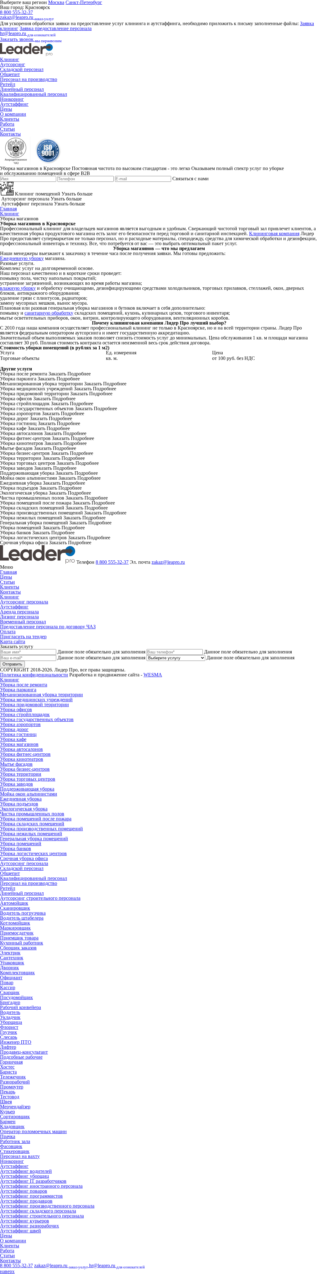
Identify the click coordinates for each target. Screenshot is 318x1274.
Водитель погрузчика (23, 913)
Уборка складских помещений (32, 823)
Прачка (7, 1136)
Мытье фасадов (16, 764)
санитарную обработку (49, 313)
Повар (6, 982)
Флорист (9, 1027)
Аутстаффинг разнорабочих (29, 1225)
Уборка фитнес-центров (25, 754)
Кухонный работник (21, 942)
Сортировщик (15, 1116)
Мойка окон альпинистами (28, 793)
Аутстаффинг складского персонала (38, 1210)
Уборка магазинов (19, 744)
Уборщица (11, 1022)
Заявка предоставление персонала (56, 28)
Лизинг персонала (19, 616)
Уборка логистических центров (33, 853)
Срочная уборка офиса (24, 858)
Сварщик (10, 992)
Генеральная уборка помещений (34, 838)
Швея (6, 1101)
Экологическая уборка (24, 808)
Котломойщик (15, 923)
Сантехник (11, 957)
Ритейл (7, 84)
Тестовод (9, 1096)
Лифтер (8, 1047)
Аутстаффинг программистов (31, 1196)
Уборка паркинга (18, 689)
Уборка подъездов (19, 803)
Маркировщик (15, 928)
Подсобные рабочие (21, 1057)
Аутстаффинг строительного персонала (42, 1215)
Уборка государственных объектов (37, 719)
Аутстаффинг (14, 104)
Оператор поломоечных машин (33, 1131)
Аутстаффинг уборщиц (24, 1176)
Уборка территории (20, 774)
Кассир (7, 987)
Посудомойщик (16, 997)
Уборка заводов (16, 784)
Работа (7, 124)
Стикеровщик (15, 1151)
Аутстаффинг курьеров (24, 1220)
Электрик (10, 952)
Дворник (9, 967)
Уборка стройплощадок (25, 714)
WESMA (152, 674)
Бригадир (10, 1002)
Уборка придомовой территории (34, 704)
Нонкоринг (12, 99)
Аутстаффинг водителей (26, 1171)
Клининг (9, 59)
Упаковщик (12, 962)
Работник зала (15, 1141)
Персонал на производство (28, 79)
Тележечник (13, 1076)
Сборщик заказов (18, 947)
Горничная (11, 1062)
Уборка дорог (14, 729)
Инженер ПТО (15, 1042)
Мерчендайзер (15, 1106)
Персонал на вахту (20, 1156)
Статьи (7, 129)
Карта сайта (12, 641)
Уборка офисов (16, 709)
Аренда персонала (19, 611)
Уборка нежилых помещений (31, 833)
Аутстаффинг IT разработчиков (33, 1181)
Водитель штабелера (21, 918)
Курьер (7, 1111)
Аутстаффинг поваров (23, 1191)
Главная (8, 208)
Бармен (8, 1121)
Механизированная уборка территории (41, 694)
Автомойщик (14, 903)
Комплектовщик (17, 972)
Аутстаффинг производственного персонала (47, 1206)
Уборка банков (15, 848)
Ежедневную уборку (22, 258)
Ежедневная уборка (21, 798)
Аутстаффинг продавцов (26, 1201)
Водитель (10, 1012)
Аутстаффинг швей (20, 1230)
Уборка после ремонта (23, 684)
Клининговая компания (274, 233)
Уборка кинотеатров (21, 759)
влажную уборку (18, 288)
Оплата (8, 631)
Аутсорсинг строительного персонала (40, 898)
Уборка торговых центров (27, 779)
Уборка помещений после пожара (35, 818)
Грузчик (8, 1032)
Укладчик (10, 1017)
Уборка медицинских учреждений (36, 699)
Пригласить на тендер (23, 636)
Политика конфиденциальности (34, 674)
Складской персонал (21, 69)
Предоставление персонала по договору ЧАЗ (48, 626)
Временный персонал (23, 621)
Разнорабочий (15, 1081)
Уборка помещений (20, 843)
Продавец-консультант (24, 1052)
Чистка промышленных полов (32, 813)
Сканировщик (15, 908)
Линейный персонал (22, 89)
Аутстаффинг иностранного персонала (41, 1186)
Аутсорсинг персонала (24, 601)
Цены (6, 109)
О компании (13, 114)
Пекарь (7, 1091)
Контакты (10, 134)
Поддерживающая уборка (27, 789)
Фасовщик (11, 1146)
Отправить (12, 664)
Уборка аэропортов (20, 724)
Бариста (8, 1071)
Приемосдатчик (17, 932)
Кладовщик (12, 1126)
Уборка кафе (13, 739)
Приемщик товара (19, 937)
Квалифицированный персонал (33, 94)
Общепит (10, 74)
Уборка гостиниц (18, 734)
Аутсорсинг (12, 64)
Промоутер (11, 1086)
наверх (7, 1271)
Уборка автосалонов (21, 749)
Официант (11, 977)
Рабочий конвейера (20, 1007)
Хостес (7, 1067)
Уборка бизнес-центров (25, 769)
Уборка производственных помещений (41, 828)
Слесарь (8, 1037)
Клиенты (9, 119)
